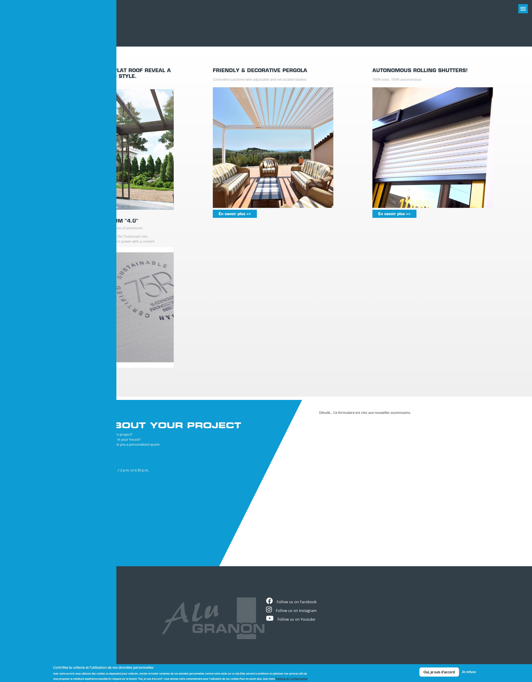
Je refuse (469, 672)
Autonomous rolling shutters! (420, 70)
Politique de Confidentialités (292, 678)
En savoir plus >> (235, 213)
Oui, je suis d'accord (439, 672)
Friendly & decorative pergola (260, 70)
